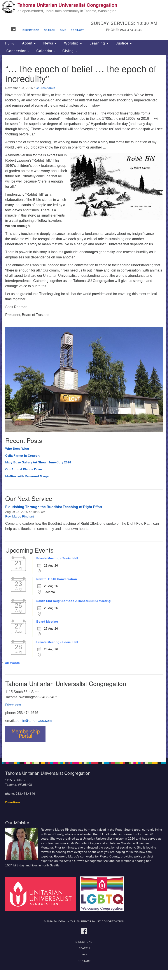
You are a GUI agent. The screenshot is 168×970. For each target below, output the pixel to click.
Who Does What (17, 448)
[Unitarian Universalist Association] (42, 893)
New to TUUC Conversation (56, 579)
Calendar (45, 51)
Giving (68, 51)
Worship (71, 43)
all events (12, 662)
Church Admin (45, 88)
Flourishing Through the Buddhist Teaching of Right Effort (53, 507)
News (48, 43)
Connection (16, 51)
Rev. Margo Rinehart (19, 516)
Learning (97, 43)
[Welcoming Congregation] (103, 893)
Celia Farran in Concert (22, 455)
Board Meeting (47, 621)
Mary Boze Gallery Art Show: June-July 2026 (38, 462)
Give (63, 30)
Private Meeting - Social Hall (57, 558)
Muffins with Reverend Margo (27, 476)
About (27, 43)
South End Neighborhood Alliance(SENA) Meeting (73, 601)
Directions (31, 30)
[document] (84, 406)
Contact (77, 30)
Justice (122, 43)
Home (9, 43)
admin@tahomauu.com (34, 720)
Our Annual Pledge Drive (23, 469)
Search (49, 30)
